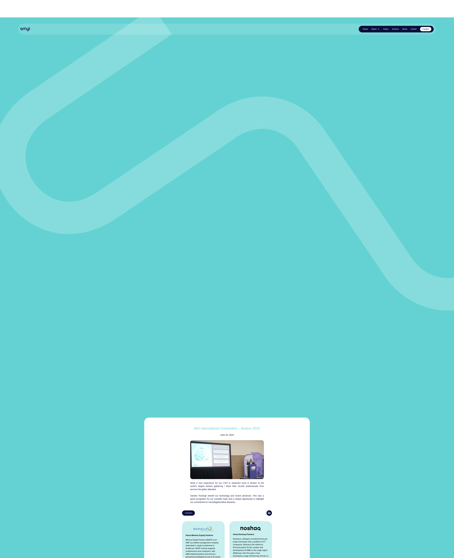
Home (365, 29)
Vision (385, 29)
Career (414, 29)
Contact (425, 29)
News (404, 29)
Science (395, 29)
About (373, 29)
